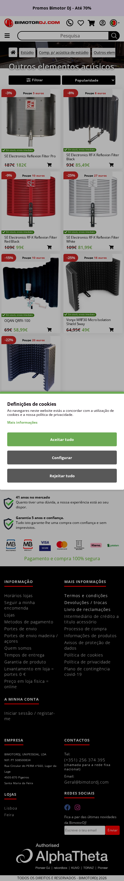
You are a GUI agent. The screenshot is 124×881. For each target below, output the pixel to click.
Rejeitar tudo (62, 475)
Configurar (62, 457)
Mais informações (22, 422)
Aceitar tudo (62, 439)
